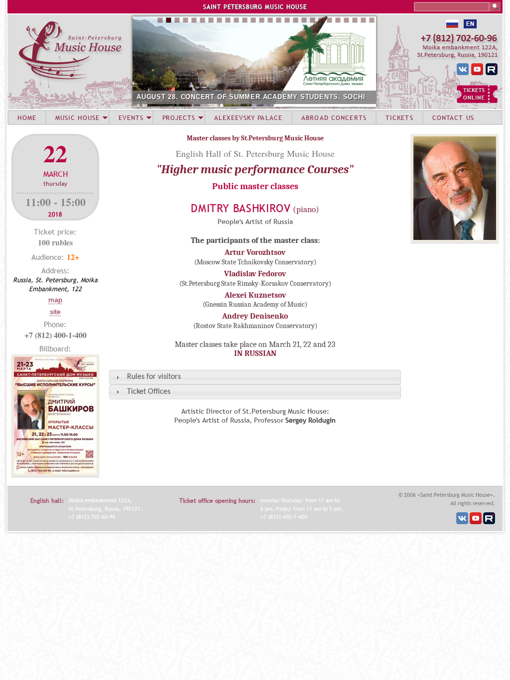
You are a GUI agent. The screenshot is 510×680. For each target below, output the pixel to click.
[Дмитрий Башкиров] (455, 240)
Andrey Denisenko (255, 316)
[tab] (255, 377)
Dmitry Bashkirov (241, 208)
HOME (26, 117)
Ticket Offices (148, 392)
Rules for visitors (154, 377)
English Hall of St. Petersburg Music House (255, 153)
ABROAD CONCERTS (334, 117)
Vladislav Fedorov (255, 273)
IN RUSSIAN (255, 353)
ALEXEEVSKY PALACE (248, 117)
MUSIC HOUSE (77, 117)
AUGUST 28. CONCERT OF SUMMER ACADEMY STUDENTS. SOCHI (251, 97)
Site (55, 312)
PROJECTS (179, 117)
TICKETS (399, 117)
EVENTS (131, 117)
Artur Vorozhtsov (255, 252)
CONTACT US (453, 117)
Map (55, 300)
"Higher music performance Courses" (255, 169)
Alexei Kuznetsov (255, 295)
